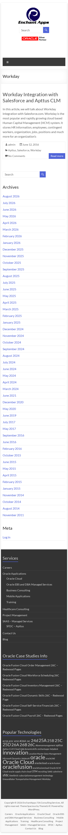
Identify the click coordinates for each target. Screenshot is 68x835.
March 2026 (11, 229)
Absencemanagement (45, 745)
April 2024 (9, 382)
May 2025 (9, 296)
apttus (59, 745)
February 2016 (12, 448)
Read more (57, 156)
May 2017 (9, 428)
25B (50, 740)
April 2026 (9, 223)
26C (31, 744)
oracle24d (50, 758)
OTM (34, 771)
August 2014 (11, 508)
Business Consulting (18, 590)
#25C (11, 741)
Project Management (15, 615)
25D (7, 744)
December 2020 (13, 402)
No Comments (16, 156)
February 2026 (12, 236)
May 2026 (9, 216)
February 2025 (12, 315)
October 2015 (12, 455)
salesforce (57, 771)
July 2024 (9, 362)
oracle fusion (53, 763)
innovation (15, 752)
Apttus (12, 150)
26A (15, 744)
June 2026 (9, 209)
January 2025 (11, 322)
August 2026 (11, 196)
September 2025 (13, 269)
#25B (5, 741)
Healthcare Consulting (16, 609)
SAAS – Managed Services (18, 621)
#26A (23, 741)
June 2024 (9, 369)
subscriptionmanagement (30, 775)
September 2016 (13, 435)
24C (28, 741)
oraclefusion (17, 766)
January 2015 (11, 488)
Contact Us (9, 633)
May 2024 (9, 375)
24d (34, 740)
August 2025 (11, 276)
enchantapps (43, 749)
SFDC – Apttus (15, 626)
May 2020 (9, 408)
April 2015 (9, 475)
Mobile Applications (18, 596)
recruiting (42, 771)
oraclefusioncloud (41, 768)
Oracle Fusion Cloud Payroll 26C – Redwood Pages (33, 715)
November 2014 (13, 495)
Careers (7, 567)
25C (59, 740)
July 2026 (9, 203)
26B (23, 744)
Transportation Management (28, 779)
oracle (37, 757)
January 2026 (11, 242)
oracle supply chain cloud (20, 771)
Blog (5, 639)
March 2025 (11, 309)
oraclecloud (41, 763)
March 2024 (11, 389)
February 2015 (12, 482)
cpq (22, 748)
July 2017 (9, 422)
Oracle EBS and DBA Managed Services (29, 584)
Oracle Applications (14, 573)
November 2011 (13, 515)
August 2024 (11, 355)
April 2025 (9, 302)
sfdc (6, 775)
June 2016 (9, 442)
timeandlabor (9, 779)
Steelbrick (14, 775)
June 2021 (9, 395)
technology (48, 775)
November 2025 (13, 256)
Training (11, 602)
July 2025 (9, 282)
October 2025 (12, 262)
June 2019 (9, 415)
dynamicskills (31, 749)
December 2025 (13, 249)
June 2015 (9, 462)
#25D (16, 741)
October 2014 (12, 501)
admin (11, 144)
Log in (6, 537)
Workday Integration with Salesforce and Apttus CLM (32, 97)
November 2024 (13, 335)
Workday (35, 150)
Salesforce (23, 150)
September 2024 (13, 349)
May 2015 (9, 468)
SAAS (49, 771)
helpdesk (54, 749)
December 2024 (13, 329)
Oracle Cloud (14, 578)
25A (43, 740)
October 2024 (12, 342)
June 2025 (9, 289)
